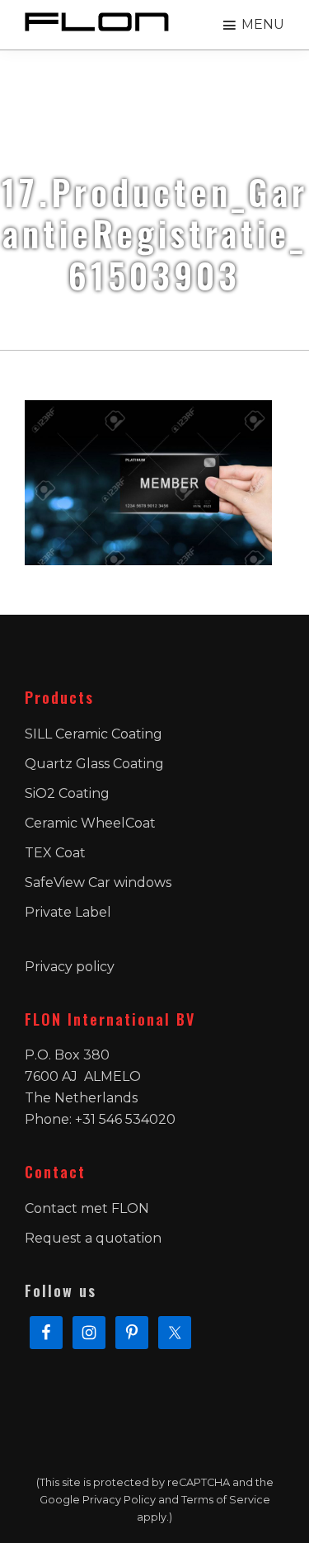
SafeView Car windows (98, 882)
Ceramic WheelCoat (90, 823)
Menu (262, 24)
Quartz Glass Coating (94, 764)
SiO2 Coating (67, 793)
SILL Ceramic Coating (93, 734)
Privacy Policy (119, 1499)
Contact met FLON (87, 1208)
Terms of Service (225, 1499)
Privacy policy (70, 966)
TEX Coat (55, 853)
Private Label (68, 912)
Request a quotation (93, 1238)
